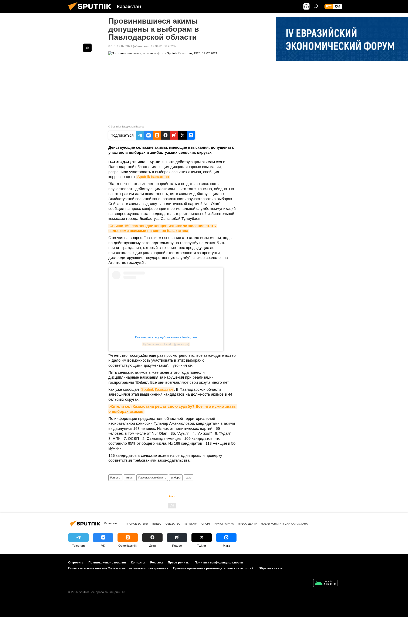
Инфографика (224, 523)
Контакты (138, 562)
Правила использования (107, 562)
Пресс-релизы (179, 562)
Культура (190, 523)
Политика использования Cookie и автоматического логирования (118, 568)
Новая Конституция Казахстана (284, 523)
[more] (87, 48)
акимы (129, 477)
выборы (176, 477)
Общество (173, 523)
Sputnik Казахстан (153, 177)
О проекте (75, 562)
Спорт (205, 523)
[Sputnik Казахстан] (91, 11)
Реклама (156, 562)
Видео (156, 523)
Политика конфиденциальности (219, 562)
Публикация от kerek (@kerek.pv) (166, 344)
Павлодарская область (152, 477)
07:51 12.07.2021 (120, 46)
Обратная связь (271, 568)
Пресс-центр (247, 523)
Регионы (115, 477)
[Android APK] (325, 583)
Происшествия (137, 523)
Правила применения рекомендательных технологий (213, 568)
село (188, 477)
